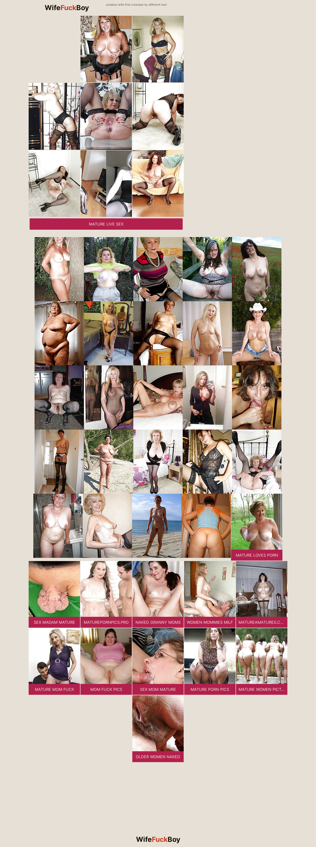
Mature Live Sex (106, 224)
